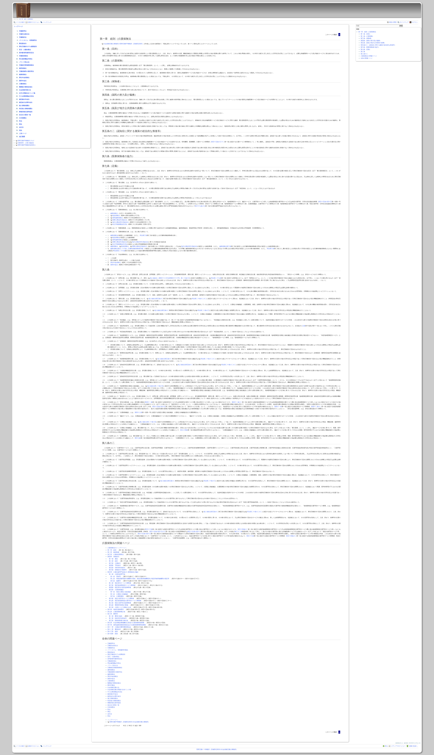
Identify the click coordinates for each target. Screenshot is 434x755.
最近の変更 (393, 22)
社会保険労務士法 (25, 90)
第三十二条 (238, 531)
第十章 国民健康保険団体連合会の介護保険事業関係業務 (126, 625)
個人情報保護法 (24, 105)
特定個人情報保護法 (25, 108)
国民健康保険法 (117, 218)
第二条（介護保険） (367, 36)
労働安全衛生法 (24, 34)
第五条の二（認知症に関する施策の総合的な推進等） (378, 45)
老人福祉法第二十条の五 (155, 386)
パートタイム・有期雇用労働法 (117, 650)
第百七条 (138, 438)
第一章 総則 (111, 550)
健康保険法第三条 (225, 246)
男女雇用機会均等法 (25, 59)
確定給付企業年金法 (25, 102)
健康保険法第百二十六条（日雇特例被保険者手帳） (127, 248)
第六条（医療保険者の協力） (370, 47)
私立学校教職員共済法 (119, 224)
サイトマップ (404, 22)
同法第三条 (143, 235)
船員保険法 (116, 215)
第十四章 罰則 (112, 634)
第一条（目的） (366, 34)
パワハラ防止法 (24, 62)
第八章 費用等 (112, 614)
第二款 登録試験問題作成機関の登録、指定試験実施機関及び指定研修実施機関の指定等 (139, 578)
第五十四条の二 (243, 529)
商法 (20, 124)
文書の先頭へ (413, 746)
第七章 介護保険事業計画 (116, 612)
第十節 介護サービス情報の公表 (120, 607)
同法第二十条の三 (203, 310)
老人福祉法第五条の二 (156, 298)
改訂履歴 (22, 136)
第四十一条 (148, 402)
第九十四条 (184, 430)
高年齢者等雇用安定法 (26, 53)
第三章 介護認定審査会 (115, 554)
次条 (303, 326)
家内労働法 (111, 685)
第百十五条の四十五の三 (157, 531)
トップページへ (112, 720)
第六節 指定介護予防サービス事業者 (121, 598)
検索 (401, 26)
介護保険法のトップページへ (117, 548)
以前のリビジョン (34, 22)
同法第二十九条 (216, 278)
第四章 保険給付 (113, 556)
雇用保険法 (22, 68)
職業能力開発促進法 (25, 87)
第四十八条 (138, 412)
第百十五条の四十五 (325, 201)
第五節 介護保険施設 (116, 589)
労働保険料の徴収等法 (26, 71)
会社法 (21, 127)
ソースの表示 (20, 22)
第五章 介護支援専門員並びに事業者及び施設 (122, 572)
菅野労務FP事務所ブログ (26, 140)
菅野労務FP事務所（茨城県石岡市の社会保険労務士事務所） (130, 722)
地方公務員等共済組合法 (120, 222)
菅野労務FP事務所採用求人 (27, 145)
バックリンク (47, 22)
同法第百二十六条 (119, 251)
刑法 (20, 130)
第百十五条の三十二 (217, 142)
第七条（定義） (366, 49)
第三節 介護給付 (115, 563)
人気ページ (22, 133)
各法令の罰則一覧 (25, 115)
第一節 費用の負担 (115, 616)
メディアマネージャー (398, 746)
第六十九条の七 (200, 206)
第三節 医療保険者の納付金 (118, 620)
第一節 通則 (113, 559)
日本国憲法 (22, 118)
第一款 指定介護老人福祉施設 (120, 592)
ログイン (415, 22)
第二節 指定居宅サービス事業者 (120, 583)
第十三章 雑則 (112, 631)
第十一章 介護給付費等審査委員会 (119, 627)
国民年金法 (22, 81)
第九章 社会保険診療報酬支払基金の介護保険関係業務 (125, 622)
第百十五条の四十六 (144, 533)
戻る (386, 746)
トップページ (18, 26)
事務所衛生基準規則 (25, 112)
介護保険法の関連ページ (369, 56)
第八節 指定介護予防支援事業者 (120, 603)
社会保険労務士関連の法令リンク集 (119, 689)
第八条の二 (364, 54)
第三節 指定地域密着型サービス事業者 (122, 585)
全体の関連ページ (366, 58)
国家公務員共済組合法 (119, 220)
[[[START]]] (23, 17)
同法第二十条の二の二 (199, 298)
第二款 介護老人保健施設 (119, 594)
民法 (20, 121)
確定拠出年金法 (24, 99)
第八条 (363, 51)
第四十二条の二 (237, 402)
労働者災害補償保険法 (26, 65)
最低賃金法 (22, 43)
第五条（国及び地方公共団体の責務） (373, 43)
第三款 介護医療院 (117, 596)
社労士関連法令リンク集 (27, 93)
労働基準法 (22, 31)
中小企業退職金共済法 (26, 96)
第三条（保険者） (366, 38)
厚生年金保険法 (24, 77)
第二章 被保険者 (113, 552)
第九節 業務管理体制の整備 (118, 605)
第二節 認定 (113, 561)
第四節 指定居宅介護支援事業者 (120, 587)
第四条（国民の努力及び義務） (371, 40)
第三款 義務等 (115, 581)
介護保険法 (22, 84)
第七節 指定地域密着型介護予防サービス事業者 (125, 600)
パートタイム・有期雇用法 (28, 40)
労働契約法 (22, 37)
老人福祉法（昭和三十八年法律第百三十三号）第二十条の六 (170, 278)
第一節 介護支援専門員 (117, 574)
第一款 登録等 (115, 576)
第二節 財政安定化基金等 (118, 618)
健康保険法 (22, 74)
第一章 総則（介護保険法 (26, 19)
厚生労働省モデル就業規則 (28, 46)
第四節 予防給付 (115, 565)
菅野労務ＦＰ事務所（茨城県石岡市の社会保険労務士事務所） (217, 749)
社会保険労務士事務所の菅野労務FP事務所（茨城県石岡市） (124, 44)
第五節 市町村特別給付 (117, 567)
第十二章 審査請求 (114, 629)
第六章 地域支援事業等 (115, 609)
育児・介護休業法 (25, 49)
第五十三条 (148, 529)
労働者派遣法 (23, 56)
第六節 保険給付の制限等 (118, 570)
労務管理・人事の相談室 (26, 143)
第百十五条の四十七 (194, 531)
